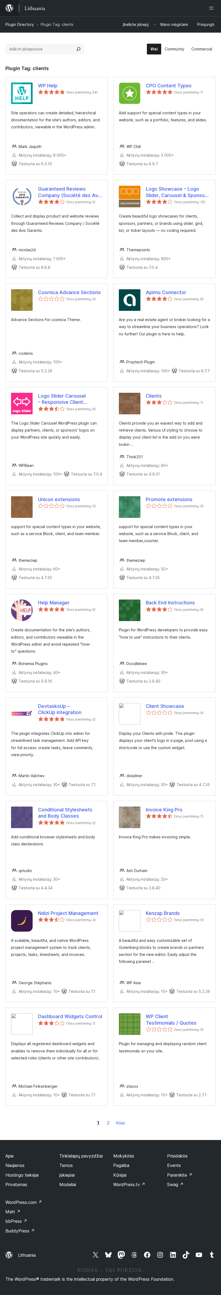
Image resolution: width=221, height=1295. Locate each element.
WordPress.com (23, 1202)
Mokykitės (123, 1156)
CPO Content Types (169, 85)
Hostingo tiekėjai (22, 1175)
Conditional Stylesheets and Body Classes (65, 813)
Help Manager (54, 602)
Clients (154, 396)
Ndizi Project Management (68, 913)
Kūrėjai (119, 1175)
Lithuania (27, 1255)
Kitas (120, 1123)
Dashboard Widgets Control (70, 1016)
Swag (175, 1184)
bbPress (16, 1221)
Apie (9, 1156)
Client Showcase (165, 706)
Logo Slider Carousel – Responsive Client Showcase (62, 399)
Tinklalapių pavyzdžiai (81, 1156)
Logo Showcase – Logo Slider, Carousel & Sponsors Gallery (177, 192)
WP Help (47, 85)
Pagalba (121, 1165)
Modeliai (67, 1184)
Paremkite (179, 1175)
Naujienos (15, 1165)
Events (174, 1165)
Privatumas (16, 1184)
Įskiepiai (67, 1175)
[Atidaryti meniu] (212, 8)
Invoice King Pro (164, 809)
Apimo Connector (166, 292)
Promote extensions (169, 499)
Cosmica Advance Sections (69, 292)
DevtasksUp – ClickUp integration (59, 709)
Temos (66, 1165)
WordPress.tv (129, 1184)
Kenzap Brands (163, 913)
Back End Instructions (170, 602)
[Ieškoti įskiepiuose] (78, 49)
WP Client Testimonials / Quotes (171, 1019)
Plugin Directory (19, 24)
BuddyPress (20, 1231)
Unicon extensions (59, 499)
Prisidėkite (177, 1156)
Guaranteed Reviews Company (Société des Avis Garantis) (70, 192)
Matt (12, 1211)
